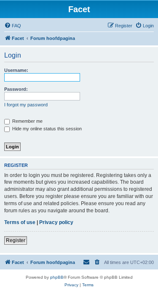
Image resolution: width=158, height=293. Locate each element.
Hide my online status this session (46, 128)
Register (15, 240)
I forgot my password (26, 104)
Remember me (27, 121)
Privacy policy (56, 222)
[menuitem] (12, 26)
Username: (16, 70)
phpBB (57, 277)
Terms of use (19, 222)
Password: (16, 89)
